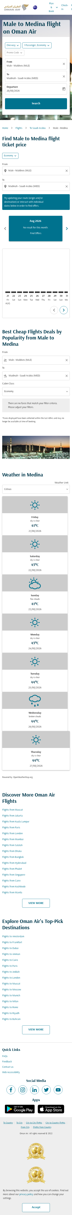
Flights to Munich (11, 995)
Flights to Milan (10, 1001)
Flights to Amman (11, 954)
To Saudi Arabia (38, 128)
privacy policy (26, 1194)
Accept (36, 1207)
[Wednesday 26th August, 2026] (37, 292)
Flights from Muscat (12, 810)
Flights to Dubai (10, 948)
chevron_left (5, 228)
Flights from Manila (12, 892)
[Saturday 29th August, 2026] (55, 292)
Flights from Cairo (11, 880)
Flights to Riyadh (10, 1013)
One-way (11, 45)
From (9, 62)
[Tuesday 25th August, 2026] (31, 292)
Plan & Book (54, 7)
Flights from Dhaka (12, 851)
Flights (19, 128)
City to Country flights (55, 1123)
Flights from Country (42, 1127)
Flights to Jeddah (11, 972)
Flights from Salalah (12, 845)
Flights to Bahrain (11, 1019)
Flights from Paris (11, 827)
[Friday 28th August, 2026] (49, 292)
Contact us (7, 1067)
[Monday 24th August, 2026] (25, 292)
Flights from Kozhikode (13, 886)
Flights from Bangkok (13, 857)
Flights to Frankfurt (12, 942)
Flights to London (11, 978)
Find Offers (35, 233)
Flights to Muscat (11, 983)
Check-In (64, 7)
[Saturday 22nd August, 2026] (13, 292)
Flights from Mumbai (12, 839)
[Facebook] (10, 1089)
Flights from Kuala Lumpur (15, 821)
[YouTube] (58, 1089)
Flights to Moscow (11, 989)
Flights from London (12, 833)
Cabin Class (8, 383)
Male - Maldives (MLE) (18, 65)
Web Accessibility (11, 1072)
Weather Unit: (62, 482)
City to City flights (34, 1123)
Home (5, 128)
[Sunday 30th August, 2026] (61, 292)
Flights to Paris (10, 966)
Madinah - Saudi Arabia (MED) (22, 78)
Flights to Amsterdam (13, 936)
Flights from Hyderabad (14, 863)
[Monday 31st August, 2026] (66, 292)
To (8, 74)
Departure (12, 87)
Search (36, 103)
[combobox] (36, 171)
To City (19, 1123)
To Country (8, 1123)
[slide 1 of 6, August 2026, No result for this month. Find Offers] (35, 228)
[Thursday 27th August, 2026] (43, 292)
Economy (8, 155)
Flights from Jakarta (12, 815)
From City (25, 1127)
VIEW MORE (36, 903)
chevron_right (67, 228)
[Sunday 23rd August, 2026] (19, 292)
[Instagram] (22, 1089)
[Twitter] (46, 1089)
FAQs (5, 1056)
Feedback (7, 1061)
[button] (37, 45)
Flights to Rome (10, 1007)
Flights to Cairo (10, 960)
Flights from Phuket (12, 869)
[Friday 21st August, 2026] (7, 292)
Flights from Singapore (13, 875)
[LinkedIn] (34, 1089)
